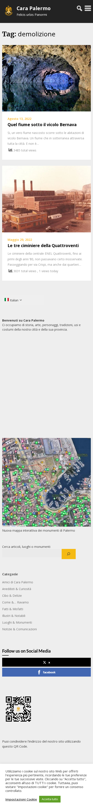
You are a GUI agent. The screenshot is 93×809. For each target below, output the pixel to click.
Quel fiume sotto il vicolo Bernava (42, 124)
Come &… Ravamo (15, 602)
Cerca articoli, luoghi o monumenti (26, 547)
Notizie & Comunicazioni (19, 629)
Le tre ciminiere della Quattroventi (43, 245)
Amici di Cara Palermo (17, 582)
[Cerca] (69, 554)
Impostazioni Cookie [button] (21, 799)
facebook (49, 672)
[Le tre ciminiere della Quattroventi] (46, 198)
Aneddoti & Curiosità (16, 589)
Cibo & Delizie (12, 595)
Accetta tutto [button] (50, 799)
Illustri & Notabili (13, 616)
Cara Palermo (34, 8)
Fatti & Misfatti (12, 609)
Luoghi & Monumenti (17, 622)
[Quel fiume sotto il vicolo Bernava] (46, 78)
